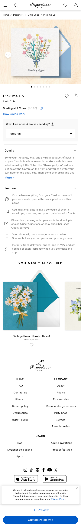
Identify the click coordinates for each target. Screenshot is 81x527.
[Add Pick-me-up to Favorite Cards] (66, 96)
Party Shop (60, 413)
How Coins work (14, 114)
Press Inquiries (61, 426)
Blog (19, 443)
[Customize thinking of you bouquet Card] (40, 51)
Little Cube (33, 15)
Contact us (20, 392)
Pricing (61, 392)
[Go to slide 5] (43, 87)
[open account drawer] (75, 5)
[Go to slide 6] (46, 87)
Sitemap (20, 399)
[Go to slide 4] (40, 87)
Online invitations (61, 443)
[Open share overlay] (75, 95)
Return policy (20, 406)
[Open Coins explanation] (41, 108)
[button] (52, 124)
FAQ (20, 385)
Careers (61, 419)
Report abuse (20, 419)
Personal (14, 134)
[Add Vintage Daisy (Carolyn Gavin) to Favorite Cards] (31, 345)
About (60, 385)
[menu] (5, 5)
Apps (19, 456)
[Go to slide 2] (34, 87)
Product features (61, 449)
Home (6, 15)
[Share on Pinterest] (37, 470)
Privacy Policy (58, 499)
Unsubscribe (20, 413)
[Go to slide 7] (49, 87)
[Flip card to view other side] (11, 55)
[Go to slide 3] (37, 87)
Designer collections (19, 449)
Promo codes (61, 399)
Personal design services (61, 406)
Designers (18, 15)
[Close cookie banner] (77, 488)
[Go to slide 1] (31, 87)
